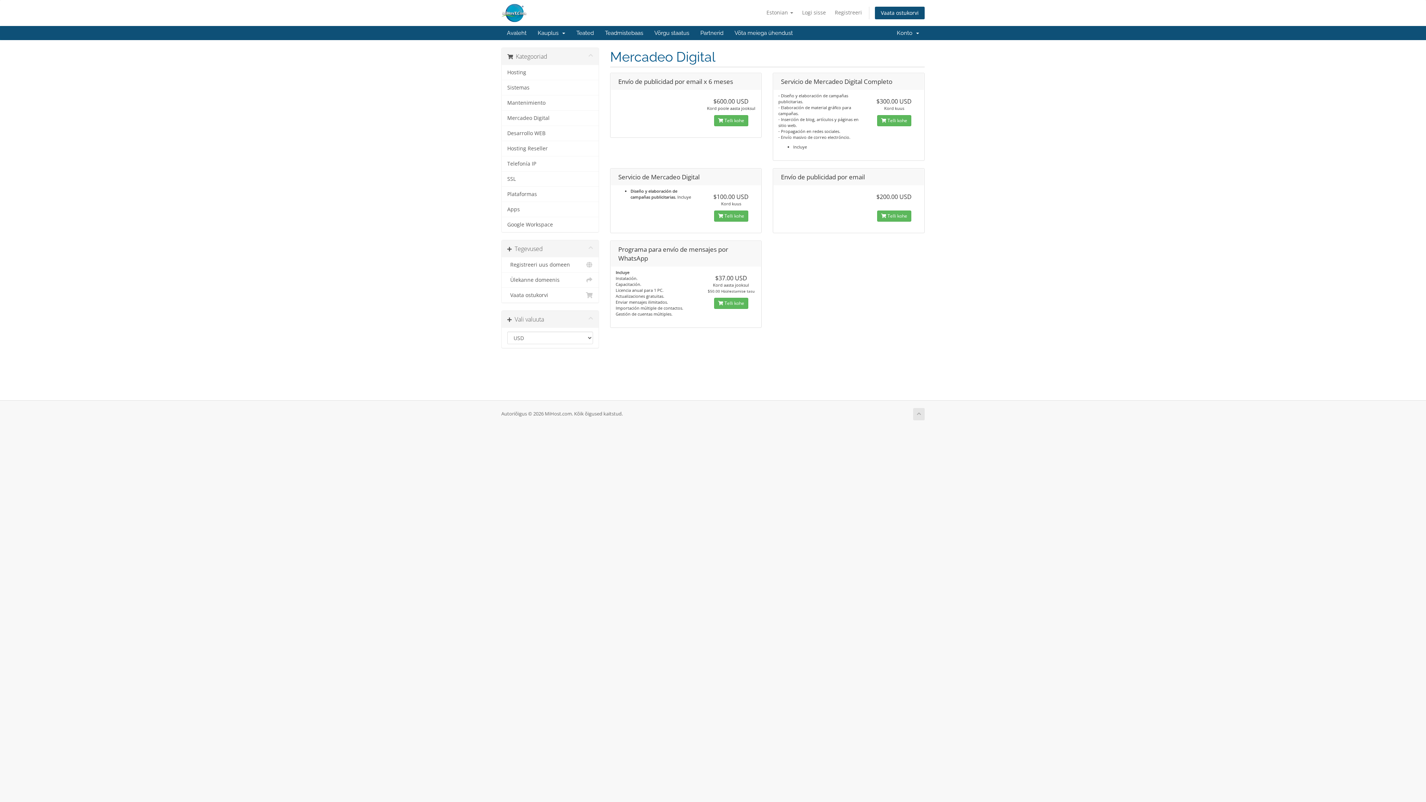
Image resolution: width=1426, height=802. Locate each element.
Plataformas (522, 194)
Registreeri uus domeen (538, 264)
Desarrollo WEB (526, 133)
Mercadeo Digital (528, 118)
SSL (511, 179)
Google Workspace (530, 224)
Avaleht (517, 33)
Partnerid (711, 33)
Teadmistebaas (624, 33)
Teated (585, 33)
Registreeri (848, 12)
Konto (906, 33)
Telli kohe (733, 120)
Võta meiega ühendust (764, 33)
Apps (513, 209)
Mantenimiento (526, 103)
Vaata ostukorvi (900, 12)
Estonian (777, 12)
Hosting (516, 72)
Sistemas (518, 87)
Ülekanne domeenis (533, 280)
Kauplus (549, 33)
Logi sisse (814, 12)
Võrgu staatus (671, 33)
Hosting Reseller (527, 148)
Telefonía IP (521, 163)
